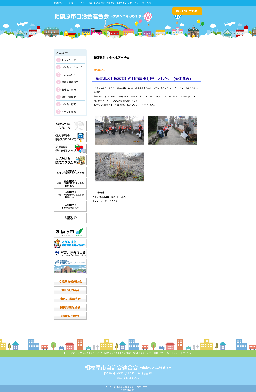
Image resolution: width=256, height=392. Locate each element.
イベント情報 (70, 111)
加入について (70, 74)
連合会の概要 (70, 97)
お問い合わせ (187, 353)
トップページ (70, 60)
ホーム (66, 353)
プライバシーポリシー (169, 353)
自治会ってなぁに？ (70, 67)
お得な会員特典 (70, 82)
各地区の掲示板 (70, 89)
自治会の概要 (70, 104)
